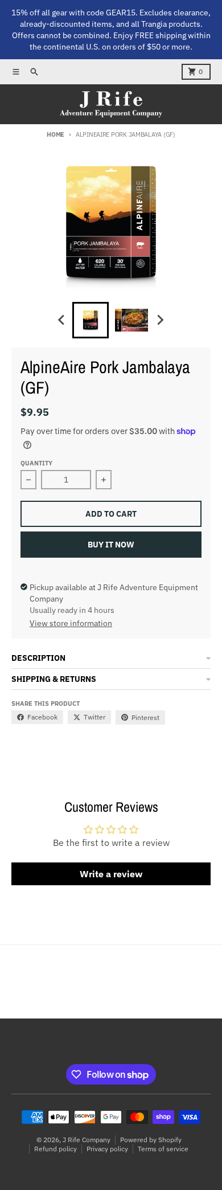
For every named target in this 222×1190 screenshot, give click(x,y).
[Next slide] (160, 320)
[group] (90, 320)
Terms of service (163, 1148)
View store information (71, 623)
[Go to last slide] (62, 320)
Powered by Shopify (151, 1139)
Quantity (36, 463)
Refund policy (55, 1148)
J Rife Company (86, 1139)
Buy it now (111, 544)
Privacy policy (107, 1148)
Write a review (111, 874)
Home (55, 134)
